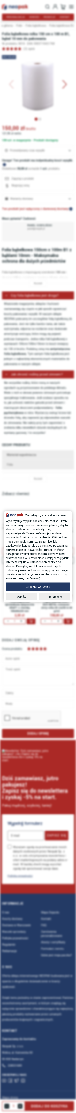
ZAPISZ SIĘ (56, 835)
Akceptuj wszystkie (38, 587)
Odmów (21, 596)
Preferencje (55, 596)
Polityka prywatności (20, 876)
